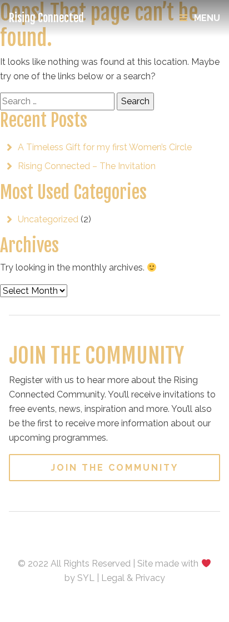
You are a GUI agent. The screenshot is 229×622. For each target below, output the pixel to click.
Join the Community (114, 467)
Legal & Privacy (133, 578)
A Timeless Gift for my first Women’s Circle (105, 147)
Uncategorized (48, 219)
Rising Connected (46, 18)
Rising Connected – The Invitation (87, 166)
